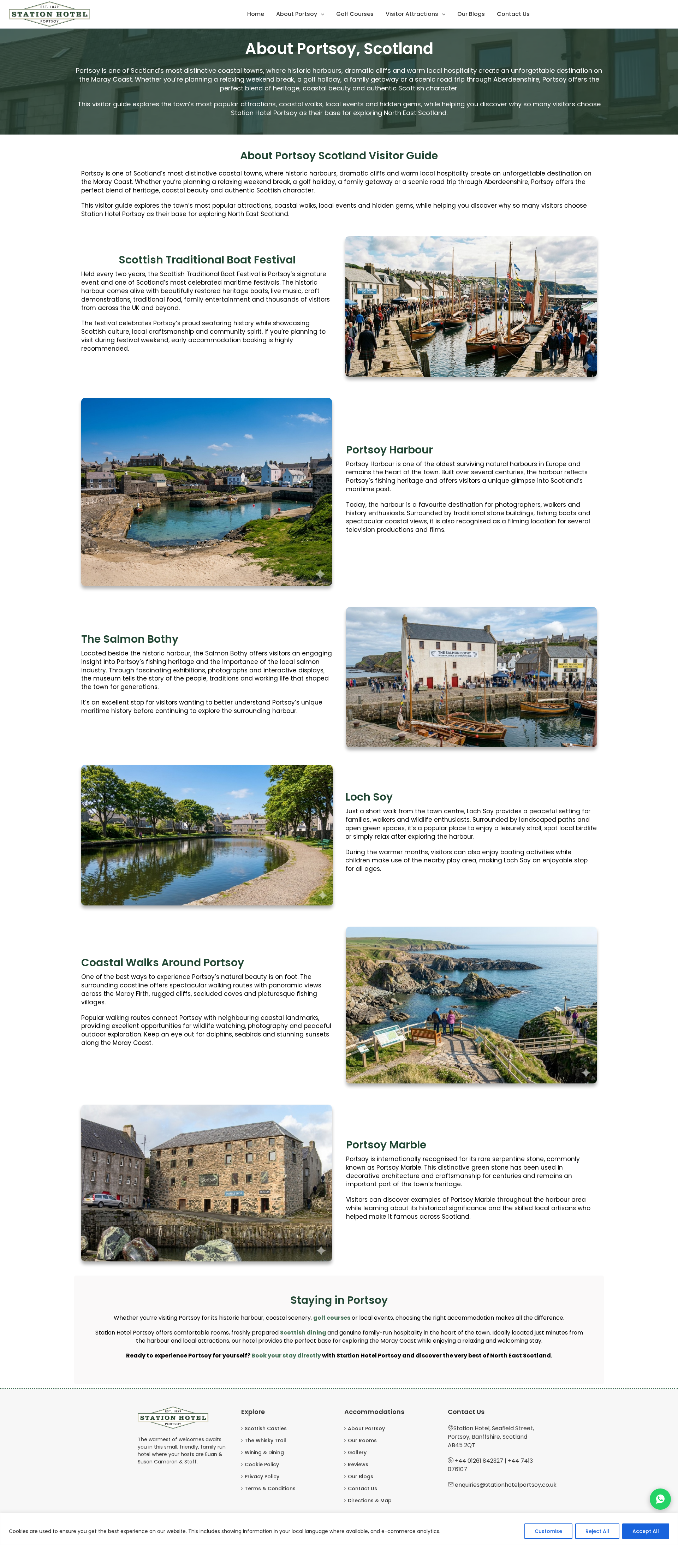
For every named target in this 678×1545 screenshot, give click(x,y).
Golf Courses (355, 14)
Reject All (597, 1531)
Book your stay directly (286, 1355)
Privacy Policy (262, 1476)
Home (255, 14)
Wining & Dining (264, 1452)
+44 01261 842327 (479, 1461)
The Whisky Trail (265, 1440)
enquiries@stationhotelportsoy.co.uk (506, 1485)
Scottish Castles (266, 1428)
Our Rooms (362, 1440)
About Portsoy (296, 14)
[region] (339, 1529)
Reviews (358, 1464)
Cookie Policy (262, 1464)
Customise (548, 1531)
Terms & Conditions (270, 1488)
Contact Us (513, 14)
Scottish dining (303, 1333)
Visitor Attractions (412, 14)
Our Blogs (471, 14)
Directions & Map (370, 1500)
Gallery (357, 1452)
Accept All (645, 1531)
